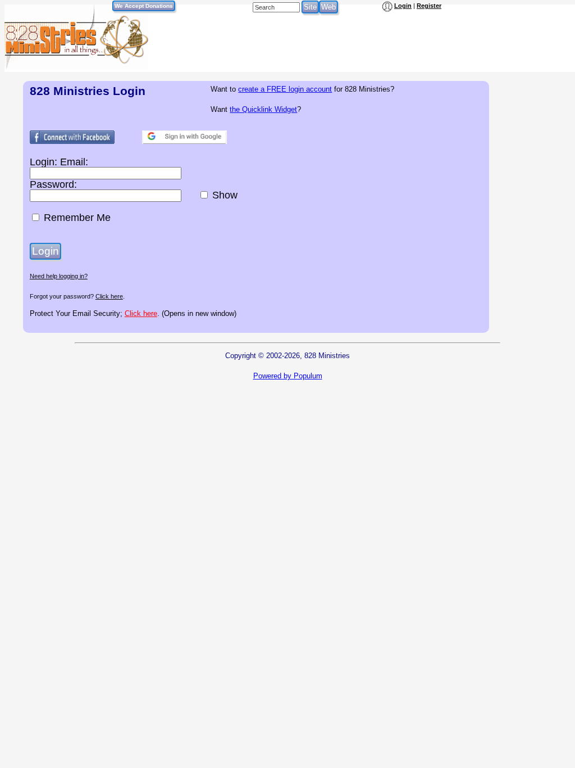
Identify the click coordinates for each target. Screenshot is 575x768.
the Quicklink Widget (263, 109)
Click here (109, 296)
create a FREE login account (285, 89)
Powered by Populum (287, 376)
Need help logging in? (59, 276)
